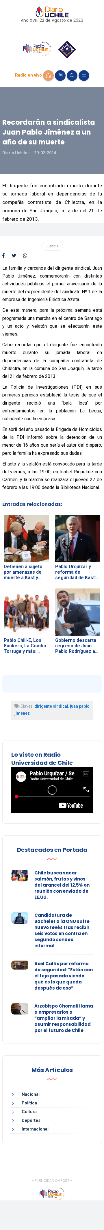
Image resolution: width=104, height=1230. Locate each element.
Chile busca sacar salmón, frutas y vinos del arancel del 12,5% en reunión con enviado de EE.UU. (62, 885)
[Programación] (60, 75)
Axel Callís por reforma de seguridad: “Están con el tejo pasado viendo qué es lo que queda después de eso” (63, 976)
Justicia (52, 246)
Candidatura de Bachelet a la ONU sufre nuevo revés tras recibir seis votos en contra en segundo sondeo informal (62, 930)
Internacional (35, 1129)
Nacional (31, 1094)
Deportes (31, 1120)
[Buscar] (72, 75)
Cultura (29, 1111)
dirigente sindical (51, 706)
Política (29, 1103)
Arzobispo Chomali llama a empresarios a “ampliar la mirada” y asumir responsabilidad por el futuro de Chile (63, 1018)
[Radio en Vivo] (48, 75)
